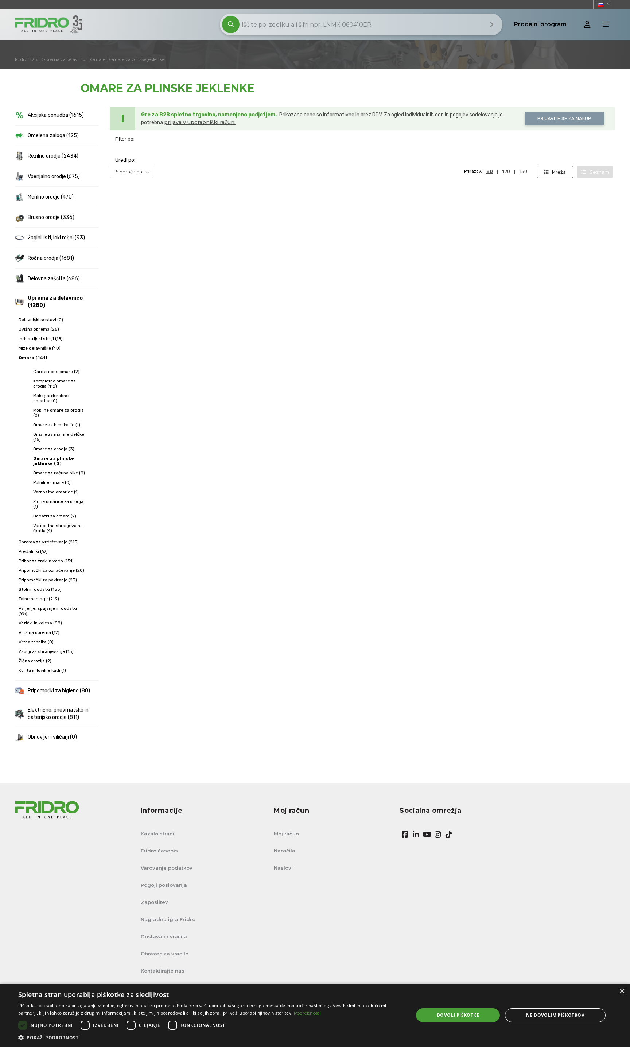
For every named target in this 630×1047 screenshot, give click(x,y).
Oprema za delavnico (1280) (55, 301)
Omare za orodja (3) (53, 448)
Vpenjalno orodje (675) (54, 176)
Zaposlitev (154, 902)
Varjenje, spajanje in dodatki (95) (48, 611)
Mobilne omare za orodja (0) (58, 413)
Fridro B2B (26, 59)
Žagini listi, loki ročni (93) (56, 238)
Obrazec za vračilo (164, 953)
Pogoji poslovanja (164, 885)
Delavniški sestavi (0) (41, 319)
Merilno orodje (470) (51, 197)
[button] (210, 1038)
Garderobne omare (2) (56, 371)
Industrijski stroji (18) (41, 338)
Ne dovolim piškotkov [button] (555, 1015)
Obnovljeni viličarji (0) (52, 737)
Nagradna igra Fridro (168, 919)
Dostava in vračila (164, 936)
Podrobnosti (307, 1013)
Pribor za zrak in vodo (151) (46, 560)
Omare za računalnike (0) (59, 473)
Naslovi (283, 868)
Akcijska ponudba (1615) (56, 115)
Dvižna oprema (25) (39, 329)
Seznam (599, 172)
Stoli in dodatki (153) (40, 589)
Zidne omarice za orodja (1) (58, 504)
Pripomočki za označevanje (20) (51, 570)
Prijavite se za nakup (564, 118)
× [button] (622, 991)
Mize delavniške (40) (40, 348)
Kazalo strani (157, 833)
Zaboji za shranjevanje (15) (46, 651)
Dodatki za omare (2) (54, 516)
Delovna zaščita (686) (54, 279)
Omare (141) (33, 357)
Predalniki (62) (33, 551)
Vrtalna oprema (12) (39, 632)
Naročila (284, 851)
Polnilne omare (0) (52, 482)
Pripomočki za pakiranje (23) (48, 579)
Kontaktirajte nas (162, 971)
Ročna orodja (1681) (51, 258)
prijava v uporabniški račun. (200, 122)
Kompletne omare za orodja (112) (54, 383)
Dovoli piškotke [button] (458, 1015)
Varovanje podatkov (166, 868)
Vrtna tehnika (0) (36, 641)
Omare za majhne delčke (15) (58, 437)
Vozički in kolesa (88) (40, 622)
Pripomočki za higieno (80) (59, 691)
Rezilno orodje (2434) (53, 156)
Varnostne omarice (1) (56, 491)
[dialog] (315, 1015)
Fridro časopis (159, 851)
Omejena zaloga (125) (53, 135)
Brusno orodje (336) (51, 217)
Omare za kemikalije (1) (56, 424)
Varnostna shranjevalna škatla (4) (58, 528)
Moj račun (286, 833)
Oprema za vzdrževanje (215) (49, 541)
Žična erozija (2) (35, 660)
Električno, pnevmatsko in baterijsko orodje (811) (58, 713)
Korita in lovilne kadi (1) (42, 670)
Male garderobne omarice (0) (51, 398)
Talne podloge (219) (39, 598)
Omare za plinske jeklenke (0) (53, 461)
